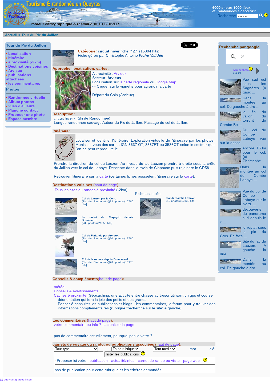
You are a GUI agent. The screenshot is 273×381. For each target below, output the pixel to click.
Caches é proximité (70, 295)
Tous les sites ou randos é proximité (85, 190)
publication (99, 360)
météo (59, 287)
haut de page (106, 185)
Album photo (241, 69)
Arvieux (120, 73)
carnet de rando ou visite (159, 360)
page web (191, 360)
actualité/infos (122, 360)
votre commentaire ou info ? (77, 324)
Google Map (165, 82)
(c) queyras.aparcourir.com (16, 379)
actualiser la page (119, 324)
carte (103, 176)
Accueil (11, 35)
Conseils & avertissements (76, 291)
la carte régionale (134, 82)
